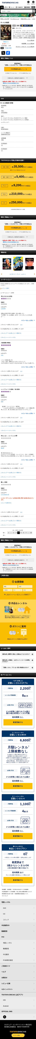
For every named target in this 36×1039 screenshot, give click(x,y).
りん (2, 355)
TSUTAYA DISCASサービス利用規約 (20, 889)
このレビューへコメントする (7, 337)
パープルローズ (5, 494)
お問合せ (4, 977)
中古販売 (6, 954)
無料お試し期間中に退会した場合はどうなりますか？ (16, 654)
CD (6, 7)
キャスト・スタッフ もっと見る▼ (25, 46)
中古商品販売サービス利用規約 (8, 891)
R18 (33, 7)
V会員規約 (9, 889)
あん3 (2, 448)
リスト (28, 4)
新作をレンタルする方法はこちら (11, 83)
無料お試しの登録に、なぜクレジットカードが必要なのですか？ (16, 660)
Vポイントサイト (7, 989)
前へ (4, 532)
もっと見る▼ (30, 40)
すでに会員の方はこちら (25, 73)
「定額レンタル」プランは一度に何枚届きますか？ (15, 667)
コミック (12, 7)
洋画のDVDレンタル (25, 18)
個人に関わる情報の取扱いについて (24, 891)
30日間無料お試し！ (18, 69)
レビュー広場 (6, 983)
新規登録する (18, 722)
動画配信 (28, 7)
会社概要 (4, 889)
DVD (2, 7)
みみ (2, 401)
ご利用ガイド (6, 966)
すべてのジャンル (15, 18)
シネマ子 (3, 308)
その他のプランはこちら (11, 73)
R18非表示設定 (8, 960)
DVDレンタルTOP (4, 18)
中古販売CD (20, 7)
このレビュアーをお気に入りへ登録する (10, 333)
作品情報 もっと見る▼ (28, 43)
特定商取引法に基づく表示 (7, 893)
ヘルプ (4, 972)
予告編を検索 (8, 48)
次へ (4, 535)
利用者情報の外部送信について (21, 893)
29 (31, 532)
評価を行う (6, 41)
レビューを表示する (6, 503)
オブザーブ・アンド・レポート (18, 274)
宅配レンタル (7, 943)
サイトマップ (5, 896)
